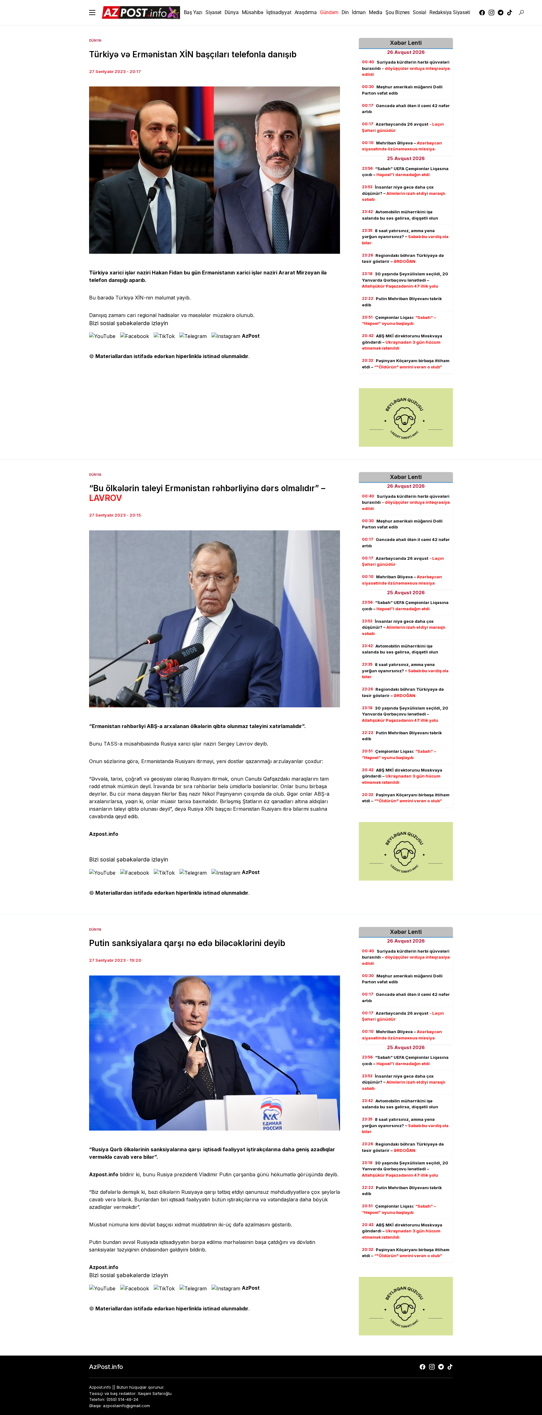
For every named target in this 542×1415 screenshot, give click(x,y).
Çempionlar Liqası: (399, 320)
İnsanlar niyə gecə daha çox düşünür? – (403, 193)
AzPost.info (106, 1367)
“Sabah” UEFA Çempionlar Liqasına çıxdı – (405, 171)
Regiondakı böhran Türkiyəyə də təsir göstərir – (403, 258)
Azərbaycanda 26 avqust (403, 127)
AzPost (251, 336)
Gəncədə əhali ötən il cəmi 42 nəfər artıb (406, 108)
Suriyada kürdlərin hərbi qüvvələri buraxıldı (406, 68)
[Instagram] (491, 12)
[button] (92, 12)
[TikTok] (510, 12)
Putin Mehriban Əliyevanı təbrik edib (402, 301)
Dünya (95, 40)
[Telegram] (500, 12)
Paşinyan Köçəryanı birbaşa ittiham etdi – (405, 363)
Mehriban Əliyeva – (402, 146)
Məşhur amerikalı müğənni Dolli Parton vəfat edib (402, 90)
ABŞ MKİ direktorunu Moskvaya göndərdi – (402, 342)
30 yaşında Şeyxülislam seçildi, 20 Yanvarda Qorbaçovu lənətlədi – (405, 280)
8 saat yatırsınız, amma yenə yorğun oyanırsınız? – (405, 236)
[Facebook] (482, 12)
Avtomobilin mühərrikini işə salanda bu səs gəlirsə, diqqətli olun (400, 215)
